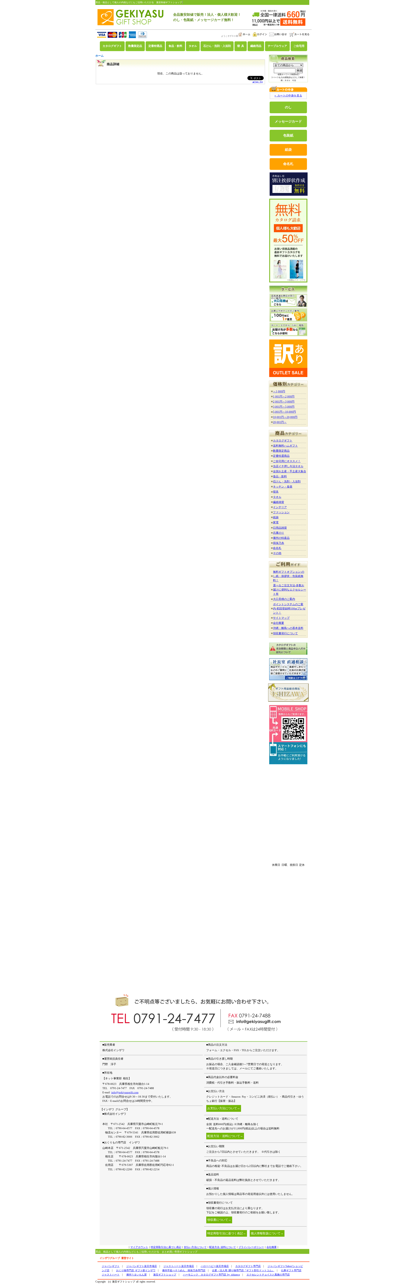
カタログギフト (112, 46)
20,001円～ (280, 422)
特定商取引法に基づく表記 (166, 1247)
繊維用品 (255, 46)
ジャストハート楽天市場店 (178, 1266)
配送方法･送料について (222, 1247)
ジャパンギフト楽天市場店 (141, 1266)
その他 (277, 553)
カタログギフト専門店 (248, 1266)
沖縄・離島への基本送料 (288, 628)
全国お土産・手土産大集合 (289, 471)
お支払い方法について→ (223, 1108)
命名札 (288, 164)
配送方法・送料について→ (225, 1136)
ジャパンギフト (111, 1266)
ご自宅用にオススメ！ (287, 461)
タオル (193, 46)
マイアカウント (139, 1247)
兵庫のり (278, 532)
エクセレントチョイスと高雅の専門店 (268, 1274)
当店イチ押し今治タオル (288, 466)
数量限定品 (135, 46)
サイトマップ (281, 617)
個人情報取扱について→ (267, 1233)
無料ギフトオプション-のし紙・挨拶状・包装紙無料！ (288, 576)
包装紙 (288, 135)
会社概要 (278, 622)
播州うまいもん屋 (136, 1274)
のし (288, 107)
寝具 (276, 491)
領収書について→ (219, 1219)
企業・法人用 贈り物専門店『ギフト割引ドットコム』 (243, 1270)
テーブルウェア (277, 46)
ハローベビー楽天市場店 (215, 1266)
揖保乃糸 (278, 543)
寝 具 (240, 46)
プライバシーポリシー (251, 1247)
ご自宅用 (298, 46)
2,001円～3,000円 (283, 401)
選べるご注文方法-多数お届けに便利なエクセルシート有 (289, 589)
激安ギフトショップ (164, 1274)
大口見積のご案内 (284, 599)
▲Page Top (257, 82)
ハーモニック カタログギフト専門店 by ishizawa (211, 1274)
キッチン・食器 (282, 486)
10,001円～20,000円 (285, 417)
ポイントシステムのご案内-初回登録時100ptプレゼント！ (289, 608)
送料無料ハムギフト (285, 445)
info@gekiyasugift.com (124, 1092)
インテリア (280, 507)
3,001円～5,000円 (283, 406)
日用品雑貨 (280, 527)
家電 (276, 522)
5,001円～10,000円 (284, 411)
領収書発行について (285, 633)
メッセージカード (288, 121)
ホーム (99, 55)
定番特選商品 (281, 455)
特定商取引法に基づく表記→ (226, 1233)
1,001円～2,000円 (283, 396)
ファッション (281, 512)
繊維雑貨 (278, 502)
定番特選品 (155, 46)
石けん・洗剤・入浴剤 (217, 46)
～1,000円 (279, 391)
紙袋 (288, 149)
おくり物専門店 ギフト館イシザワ (136, 1270)
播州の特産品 (281, 537)
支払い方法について (195, 1247)
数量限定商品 (281, 450)
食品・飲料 (175, 46)
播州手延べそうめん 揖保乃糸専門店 (183, 1270)
